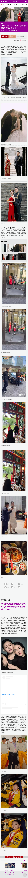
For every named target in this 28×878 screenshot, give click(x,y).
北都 (13, 4)
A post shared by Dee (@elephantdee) (14, 711)
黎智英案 (24, 4)
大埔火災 (18, 4)
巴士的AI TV (7, 4)
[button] (24, 860)
